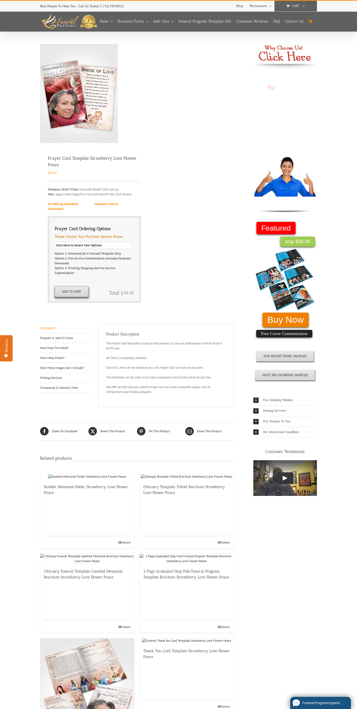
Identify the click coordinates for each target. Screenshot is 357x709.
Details (126, 542)
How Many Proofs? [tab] (52, 358)
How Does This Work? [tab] (54, 348)
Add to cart (71, 291)
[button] (285, 400)
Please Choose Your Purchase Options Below (89, 236)
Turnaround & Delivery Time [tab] (59, 388)
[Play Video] (285, 478)
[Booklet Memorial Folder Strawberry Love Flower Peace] (87, 476)
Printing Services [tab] (51, 378)
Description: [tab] (48, 328)
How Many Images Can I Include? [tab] (62, 368)
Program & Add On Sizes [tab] (56, 338)
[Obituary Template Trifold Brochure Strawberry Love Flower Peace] (187, 476)
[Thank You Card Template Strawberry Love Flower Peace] (187, 640)
